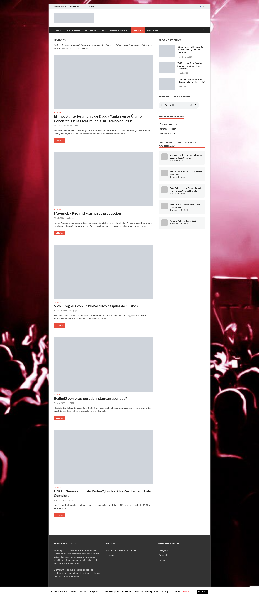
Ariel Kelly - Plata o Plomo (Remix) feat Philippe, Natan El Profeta (185, 189)
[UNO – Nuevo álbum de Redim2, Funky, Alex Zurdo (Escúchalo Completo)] (103, 457)
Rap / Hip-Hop (73, 30)
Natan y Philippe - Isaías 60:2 (183, 221)
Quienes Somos (75, 6)
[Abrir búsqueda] (204, 30)
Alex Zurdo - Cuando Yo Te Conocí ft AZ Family (185, 205)
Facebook (162, 555)
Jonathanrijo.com (168, 128)
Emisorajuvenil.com (169, 124)
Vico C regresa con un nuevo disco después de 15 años (96, 306)
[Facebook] (200, 6)
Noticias (138, 30)
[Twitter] (203, 6)
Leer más (58, 139)
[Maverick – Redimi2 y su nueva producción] (103, 179)
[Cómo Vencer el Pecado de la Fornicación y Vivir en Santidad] (167, 47)
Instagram (163, 550)
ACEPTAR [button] (202, 591)
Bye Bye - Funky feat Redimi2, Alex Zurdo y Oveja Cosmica (186, 156)
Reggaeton (90, 30)
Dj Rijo (75, 125)
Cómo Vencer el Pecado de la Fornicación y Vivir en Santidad (190, 49)
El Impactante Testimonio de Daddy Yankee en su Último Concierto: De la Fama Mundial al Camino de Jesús (98, 118)
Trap (103, 30)
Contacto (90, 6)
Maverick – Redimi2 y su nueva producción (87, 213)
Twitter (161, 560)
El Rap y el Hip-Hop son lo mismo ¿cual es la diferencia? (191, 80)
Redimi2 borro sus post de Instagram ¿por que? (90, 398)
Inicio (59, 30)
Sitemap (110, 555)
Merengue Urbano (119, 30)
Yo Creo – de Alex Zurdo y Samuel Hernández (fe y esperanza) (189, 66)
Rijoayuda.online (167, 133)
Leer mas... (188, 591)
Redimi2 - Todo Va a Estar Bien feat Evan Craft (186, 173)
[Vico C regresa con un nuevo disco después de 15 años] (103, 272)
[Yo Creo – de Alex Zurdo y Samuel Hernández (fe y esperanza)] (167, 63)
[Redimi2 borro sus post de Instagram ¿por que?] (103, 364)
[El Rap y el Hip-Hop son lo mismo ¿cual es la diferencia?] (167, 79)
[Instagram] (197, 6)
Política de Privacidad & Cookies (121, 550)
